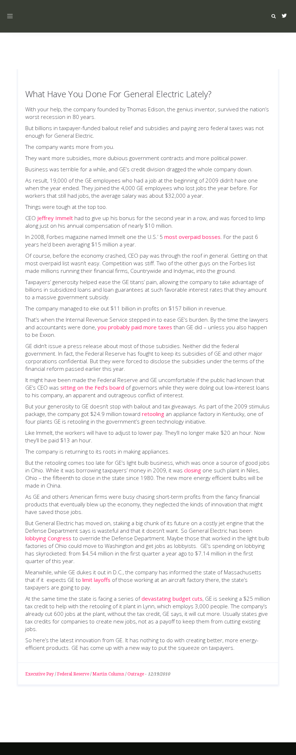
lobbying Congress (48, 538)
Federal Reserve (73, 674)
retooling (153, 413)
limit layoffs (96, 579)
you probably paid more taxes (134, 327)
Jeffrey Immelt (55, 218)
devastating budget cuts (172, 598)
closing (192, 470)
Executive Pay (39, 674)
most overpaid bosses (192, 236)
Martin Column (108, 674)
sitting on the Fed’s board (92, 387)
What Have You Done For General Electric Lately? (118, 94)
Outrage (135, 674)
